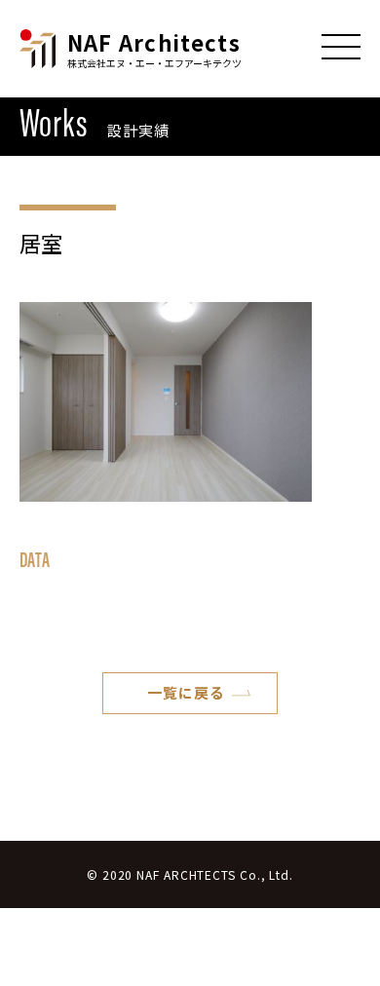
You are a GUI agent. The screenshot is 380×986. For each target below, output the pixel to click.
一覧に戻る (186, 692)
